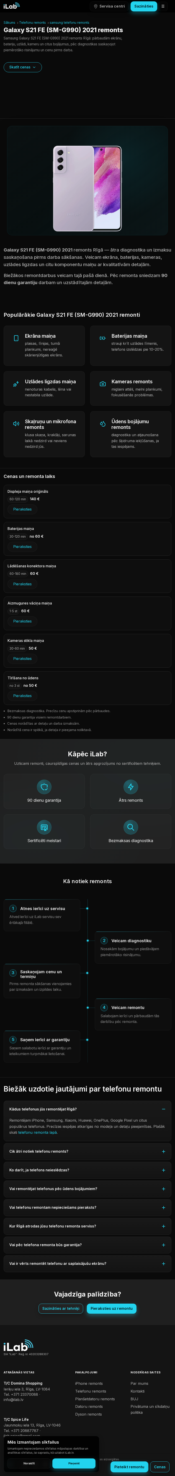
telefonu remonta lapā (37, 1132)
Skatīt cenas (19, 67)
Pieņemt (74, 1463)
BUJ (134, 1399)
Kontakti (137, 1391)
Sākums (9, 22)
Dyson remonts (88, 1414)
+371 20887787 (25, 1430)
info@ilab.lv (13, 1399)
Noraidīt (29, 1463)
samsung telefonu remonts (69, 22)
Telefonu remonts (32, 22)
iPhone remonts (89, 1383)
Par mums (139, 1383)
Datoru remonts (89, 1406)
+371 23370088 (24, 1394)
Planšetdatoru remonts (95, 1399)
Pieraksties (22, 509)
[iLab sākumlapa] (12, 5)
